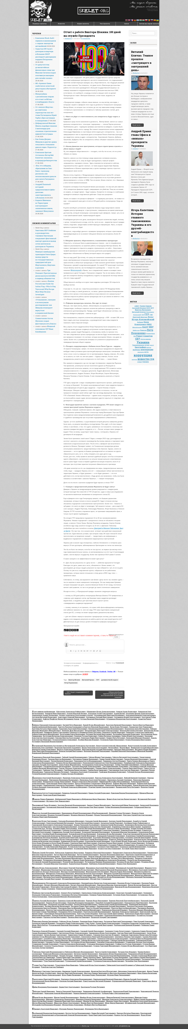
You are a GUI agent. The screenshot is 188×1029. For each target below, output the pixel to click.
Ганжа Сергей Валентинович (111, 759)
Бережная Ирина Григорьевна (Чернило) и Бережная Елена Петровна (72, 732)
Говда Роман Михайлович (70, 765)
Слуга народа (145, 339)
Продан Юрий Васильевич (63, 915)
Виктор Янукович (143, 310)
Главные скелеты (40, 24)
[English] (129, 20)
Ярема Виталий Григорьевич (103, 1013)
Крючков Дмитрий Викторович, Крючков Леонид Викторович (96, 843)
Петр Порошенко (70, 683)
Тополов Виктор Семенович (43, 957)
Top (183, 1024)
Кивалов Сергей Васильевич (112, 825)
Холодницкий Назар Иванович (45, 981)
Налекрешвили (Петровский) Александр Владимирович (56, 883)
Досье (150, 317)
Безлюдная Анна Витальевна (137, 729)
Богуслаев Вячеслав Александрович (58, 736)
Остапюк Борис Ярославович (125, 895)
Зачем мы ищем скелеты (149, 24)
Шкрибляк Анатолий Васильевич (144, 1001)
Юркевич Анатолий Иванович (45, 1009)
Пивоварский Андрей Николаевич (111, 906)
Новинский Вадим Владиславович (71, 889)
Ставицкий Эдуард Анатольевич (140, 942)
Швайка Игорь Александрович (92, 997)
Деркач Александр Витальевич (85, 782)
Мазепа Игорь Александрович (45, 868)
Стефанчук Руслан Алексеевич (128, 944)
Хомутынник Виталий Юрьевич (97, 981)
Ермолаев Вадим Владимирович (124, 793)
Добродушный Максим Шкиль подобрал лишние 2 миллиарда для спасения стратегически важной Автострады (46, 128)
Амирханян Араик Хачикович (45, 715)
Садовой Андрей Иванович (68, 931)
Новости (61, 24)
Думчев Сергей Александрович (101, 787)
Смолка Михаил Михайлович (67, 940)
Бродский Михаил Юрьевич (138, 738)
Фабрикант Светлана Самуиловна (46, 971)
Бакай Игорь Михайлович (94, 725)
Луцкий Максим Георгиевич (55, 864)
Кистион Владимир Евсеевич (65, 827)
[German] (135, 20)
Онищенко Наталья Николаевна (74, 895)
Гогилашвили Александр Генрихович (98, 765)
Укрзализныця (138, 345)
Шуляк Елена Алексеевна (72, 1005)
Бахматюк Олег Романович (140, 727)
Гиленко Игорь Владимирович (69, 763)
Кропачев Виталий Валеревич (97, 841)
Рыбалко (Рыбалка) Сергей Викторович (96, 925)
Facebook (102, 671)
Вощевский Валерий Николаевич (46, 753)
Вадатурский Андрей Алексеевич (142, 746)
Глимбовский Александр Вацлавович (139, 763)
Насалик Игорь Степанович (129, 883)
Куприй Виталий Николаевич (60, 849)
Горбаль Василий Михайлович (45, 768)
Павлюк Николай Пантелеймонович (124, 901)
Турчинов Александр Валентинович (108, 961)
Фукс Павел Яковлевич (71, 975)
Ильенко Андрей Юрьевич (59, 815)
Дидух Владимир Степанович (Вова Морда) (93, 783)
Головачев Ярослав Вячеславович (57, 766)
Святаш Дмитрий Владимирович (131, 933)
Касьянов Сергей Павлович (112, 823)
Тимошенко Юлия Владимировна (113, 954)
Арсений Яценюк (139, 308)
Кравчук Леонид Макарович (121, 839)
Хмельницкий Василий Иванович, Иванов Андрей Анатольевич (120, 979)
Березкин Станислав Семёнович (140, 732)
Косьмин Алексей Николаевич (138, 838)
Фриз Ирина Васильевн (147, 973)
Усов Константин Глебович (52, 967)
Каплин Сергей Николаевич (120, 821)
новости (143, 359)
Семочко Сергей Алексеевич (68, 937)
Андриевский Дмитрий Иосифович (109, 715)
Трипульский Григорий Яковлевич (47, 959)
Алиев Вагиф (119, 714)
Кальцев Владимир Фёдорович (71, 821)
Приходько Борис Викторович (138, 914)
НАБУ (145, 327)
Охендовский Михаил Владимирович (64, 897)
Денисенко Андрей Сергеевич (119, 780)
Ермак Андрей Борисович (99, 793)
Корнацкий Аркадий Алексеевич (111, 836)
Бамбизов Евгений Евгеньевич (44, 727)
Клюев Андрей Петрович (141, 828)
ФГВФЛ (146, 345)
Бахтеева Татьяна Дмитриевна (45, 729)
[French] (132, 20)
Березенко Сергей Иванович (113, 732)
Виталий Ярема (88, 680)
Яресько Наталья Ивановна (128, 1013)
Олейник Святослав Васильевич (46, 893)
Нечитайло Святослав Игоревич (64, 887)
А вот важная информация (43, 712)
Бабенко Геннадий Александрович (47, 725)
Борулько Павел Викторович (93, 738)
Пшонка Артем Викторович (55, 917)
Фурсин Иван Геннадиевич (118, 975)
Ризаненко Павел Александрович (70, 923)
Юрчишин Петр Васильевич (97, 1009)
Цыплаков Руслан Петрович (93, 987)
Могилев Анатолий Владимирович (58, 877)
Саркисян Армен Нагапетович (144, 931)
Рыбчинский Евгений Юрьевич (127, 925)
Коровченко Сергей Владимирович (140, 836)
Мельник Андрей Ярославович (117, 873)
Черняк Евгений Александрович (87, 993)
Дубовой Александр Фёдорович (74, 787)
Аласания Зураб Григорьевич (100, 714)
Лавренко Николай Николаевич (98, 853)
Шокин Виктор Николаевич (92, 1003)
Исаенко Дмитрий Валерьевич (45, 817)
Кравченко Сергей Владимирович (94, 839)
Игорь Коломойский (143, 319)
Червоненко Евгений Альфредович (97, 991)
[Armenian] (126, 20)
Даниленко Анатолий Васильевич (47, 778)
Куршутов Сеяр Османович (109, 849)
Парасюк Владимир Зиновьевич (81, 903)
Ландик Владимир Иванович (112, 855)
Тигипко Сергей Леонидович (86, 954)
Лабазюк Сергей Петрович (43, 853)
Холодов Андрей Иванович (70, 981)
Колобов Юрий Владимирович (55, 834)
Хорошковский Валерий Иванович (126, 981)
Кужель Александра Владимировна (68, 845)
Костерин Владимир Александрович (108, 838)
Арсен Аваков (145, 306)
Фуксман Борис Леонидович (94, 975)
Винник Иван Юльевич (124, 749)
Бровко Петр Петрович (115, 738)
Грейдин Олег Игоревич (53, 770)
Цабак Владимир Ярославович (45, 987)
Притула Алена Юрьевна (87, 914)
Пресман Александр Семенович (125, 912)
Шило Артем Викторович (42, 1001)
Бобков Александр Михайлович (45, 734)
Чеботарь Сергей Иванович (43, 991)
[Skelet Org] (94, 11)
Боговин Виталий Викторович (99, 734)
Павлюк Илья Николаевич (97, 901)
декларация (147, 349)
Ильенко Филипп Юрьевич (82, 815)
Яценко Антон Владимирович (127, 1015)
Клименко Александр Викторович (126, 827)
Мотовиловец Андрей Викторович (46, 879)
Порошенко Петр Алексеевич (70, 912)
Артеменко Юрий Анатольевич (127, 717)
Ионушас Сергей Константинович (137, 815)
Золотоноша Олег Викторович (91, 807)
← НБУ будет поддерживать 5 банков (77, 693)
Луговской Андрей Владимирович (47, 862)
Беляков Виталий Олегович (131, 731)
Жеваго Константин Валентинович (122, 799)
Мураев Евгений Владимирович (75, 879)
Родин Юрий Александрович (108, 923)
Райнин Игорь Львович (69, 921)
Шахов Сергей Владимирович (66, 997)
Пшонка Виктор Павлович (79, 917)
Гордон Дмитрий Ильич (132, 768)
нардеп (134, 359)
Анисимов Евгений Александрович (141, 715)
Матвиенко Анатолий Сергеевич (142, 870)
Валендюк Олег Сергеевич (43, 748)
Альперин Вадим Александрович (140, 714)
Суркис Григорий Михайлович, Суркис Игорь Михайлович (118, 946)
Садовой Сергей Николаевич (92, 931)
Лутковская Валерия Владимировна (100, 862)
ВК (114, 671)
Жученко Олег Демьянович (58, 801)
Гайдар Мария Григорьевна (100, 757)
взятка (148, 347)
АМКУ (136, 306)
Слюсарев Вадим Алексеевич (84, 939)
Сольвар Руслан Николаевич (57, 942)
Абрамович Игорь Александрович (100, 712)
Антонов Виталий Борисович (44, 717)
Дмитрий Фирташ (140, 317)
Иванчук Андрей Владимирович (46, 813)
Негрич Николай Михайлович (83, 885)
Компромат (140, 324)
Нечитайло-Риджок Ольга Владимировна (96, 887)
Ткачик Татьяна (66, 956)
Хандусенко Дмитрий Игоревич (46, 979)
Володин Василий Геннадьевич (97, 751)
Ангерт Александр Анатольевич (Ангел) (76, 715)
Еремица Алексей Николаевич (75, 793)
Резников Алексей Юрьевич (43, 923)
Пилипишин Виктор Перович (44, 908)
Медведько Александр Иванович (60, 873)
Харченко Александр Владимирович (76, 979)
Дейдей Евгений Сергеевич (135, 778)
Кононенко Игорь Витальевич (109, 834)
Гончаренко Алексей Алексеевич (143, 766)
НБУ (151, 327)
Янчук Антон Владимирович (78, 1013)
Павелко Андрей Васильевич (44, 901)
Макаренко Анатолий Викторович (100, 868)
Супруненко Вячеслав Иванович (78, 946)
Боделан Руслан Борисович (85, 736)
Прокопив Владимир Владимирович (120, 915)
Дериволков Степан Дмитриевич (57, 782)
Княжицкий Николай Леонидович (47, 830)
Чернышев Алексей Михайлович (58, 993)
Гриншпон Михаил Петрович (56, 772)
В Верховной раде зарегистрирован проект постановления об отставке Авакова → (112, 694)
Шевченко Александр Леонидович (60, 999)
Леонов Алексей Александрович (101, 856)
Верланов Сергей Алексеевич (44, 749)
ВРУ (152, 308)
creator (135, 149)
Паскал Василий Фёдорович (85, 904)
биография (140, 347)
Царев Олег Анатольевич (69, 987)
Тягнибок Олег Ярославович (137, 961)
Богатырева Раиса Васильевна (72, 734)
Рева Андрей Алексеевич (143, 921)
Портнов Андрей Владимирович (97, 912)
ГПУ (97, 680)
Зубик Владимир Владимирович (119, 807)
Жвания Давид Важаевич (43, 799)
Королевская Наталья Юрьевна (45, 838)
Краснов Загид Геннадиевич (146, 839)
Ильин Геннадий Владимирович (108, 815)
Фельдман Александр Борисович (132, 971)
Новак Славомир (48, 889)
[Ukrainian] (157, 20)
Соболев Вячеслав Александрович (95, 940)
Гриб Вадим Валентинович (75, 770)
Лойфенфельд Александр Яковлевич (110, 860)
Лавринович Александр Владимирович (129, 853)
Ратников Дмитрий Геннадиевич (118, 921)
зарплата (141, 352)
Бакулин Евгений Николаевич (119, 725)
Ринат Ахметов (144, 336)
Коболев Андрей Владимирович (76, 830)
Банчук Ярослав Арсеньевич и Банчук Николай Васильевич (83, 727)
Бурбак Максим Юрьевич (88, 740)
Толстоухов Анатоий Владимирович (114, 956)
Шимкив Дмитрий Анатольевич (68, 1001)
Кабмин (140, 322)
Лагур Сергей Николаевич (88, 855)
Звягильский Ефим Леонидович (125, 805)
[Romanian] (149, 20)
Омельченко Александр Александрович (98, 893)
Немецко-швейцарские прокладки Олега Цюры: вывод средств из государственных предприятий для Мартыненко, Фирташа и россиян (45, 260)
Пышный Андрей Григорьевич (104, 917)
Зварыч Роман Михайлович (99, 805)
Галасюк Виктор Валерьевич (60, 759)
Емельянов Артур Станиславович (46, 793)
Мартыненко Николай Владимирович (111, 870)
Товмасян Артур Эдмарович (86, 956)
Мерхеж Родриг (99, 875)
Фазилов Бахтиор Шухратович (104, 971)
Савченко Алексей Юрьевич (44, 931)
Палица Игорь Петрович (56, 903)
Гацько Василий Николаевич (136, 759)
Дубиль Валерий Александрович (46, 787)
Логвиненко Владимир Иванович (57, 860)
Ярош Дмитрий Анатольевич (100, 1015)
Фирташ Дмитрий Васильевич (70, 973)
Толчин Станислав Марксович (144, 956)
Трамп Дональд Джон (92, 957)
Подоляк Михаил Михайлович (142, 910)
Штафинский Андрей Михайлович (140, 1003)
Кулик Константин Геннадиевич (82, 847)
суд (151, 359)
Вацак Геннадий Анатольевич (94, 748)
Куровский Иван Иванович (85, 849)
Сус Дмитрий (151, 946)
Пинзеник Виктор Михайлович (71, 908)
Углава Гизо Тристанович (43, 965)
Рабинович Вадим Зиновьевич (45, 921)
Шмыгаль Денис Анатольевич (67, 1003)
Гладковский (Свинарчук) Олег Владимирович (103, 763)
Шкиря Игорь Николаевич (94, 1001)
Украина (143, 342)
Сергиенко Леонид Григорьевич (128, 937)
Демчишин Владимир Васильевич (64, 780)
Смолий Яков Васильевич (43, 940)
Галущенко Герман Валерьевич (85, 759)
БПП (148, 308)
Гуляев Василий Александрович (46, 774)
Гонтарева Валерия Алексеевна (115, 766)
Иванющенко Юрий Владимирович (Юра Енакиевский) (85, 813)
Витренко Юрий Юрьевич (145, 749)
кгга (146, 352)
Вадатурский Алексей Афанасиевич (111, 746)
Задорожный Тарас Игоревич (44, 805)
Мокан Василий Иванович (85, 877)
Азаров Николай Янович (77, 714)
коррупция (143, 355)
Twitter (109, 671)
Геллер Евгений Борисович (62, 761)
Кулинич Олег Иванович (108, 847)
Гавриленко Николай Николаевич (46, 757)
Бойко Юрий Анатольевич (133, 736)
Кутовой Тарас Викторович (133, 849)
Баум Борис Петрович (119, 727)
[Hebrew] (137, 20)
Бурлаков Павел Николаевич (112, 740)
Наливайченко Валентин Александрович (98, 883)
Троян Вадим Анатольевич (74, 959)
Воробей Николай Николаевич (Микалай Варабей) (132, 751)
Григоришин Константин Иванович (123, 770)
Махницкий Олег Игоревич (97, 872)
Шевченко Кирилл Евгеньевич (88, 999)
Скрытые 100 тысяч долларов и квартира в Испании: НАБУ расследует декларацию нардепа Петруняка (45, 54)
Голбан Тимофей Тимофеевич (127, 765)
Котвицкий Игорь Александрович (64, 839)
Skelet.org (85, 1026)
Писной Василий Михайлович (88, 910)
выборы (136, 350)
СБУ (137, 338)
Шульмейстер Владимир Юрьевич (46, 1005)
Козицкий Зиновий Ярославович (96, 832)
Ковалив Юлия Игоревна (131, 830)
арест (152, 345)
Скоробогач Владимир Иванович (57, 939)
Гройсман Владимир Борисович (112, 772)
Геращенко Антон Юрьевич (114, 761)
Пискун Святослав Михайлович (60, 910)
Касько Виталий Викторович (87, 823)
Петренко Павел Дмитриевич (83, 906)
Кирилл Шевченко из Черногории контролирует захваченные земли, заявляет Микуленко (44, 205)
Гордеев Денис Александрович (108, 768)
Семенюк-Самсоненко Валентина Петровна (139, 935)
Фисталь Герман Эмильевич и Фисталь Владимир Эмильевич (110, 973)
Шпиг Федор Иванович (114, 1003)
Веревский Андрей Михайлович (144, 748)
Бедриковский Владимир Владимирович (106, 729)
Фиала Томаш (152, 971)
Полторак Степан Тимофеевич (44, 912)
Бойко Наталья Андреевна (109, 736)
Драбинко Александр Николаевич (89, 785)
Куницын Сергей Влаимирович (133, 847)
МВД (149, 324)
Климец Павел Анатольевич (65, 828)
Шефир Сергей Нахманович (144, 999)
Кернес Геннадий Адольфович (87, 825)
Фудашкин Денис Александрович (46, 975)
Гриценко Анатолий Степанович (84, 772)
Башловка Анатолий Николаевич (73, 729)
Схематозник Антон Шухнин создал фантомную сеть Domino (45, 321)
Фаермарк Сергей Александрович (76, 971)
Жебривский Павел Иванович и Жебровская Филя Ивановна (80, 799)
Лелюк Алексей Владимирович (74, 856)
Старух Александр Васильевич (72, 944)
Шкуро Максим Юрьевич (42, 1003)
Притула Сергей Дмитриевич (111, 914)
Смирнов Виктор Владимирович (143, 939)
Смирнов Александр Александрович (112, 939)
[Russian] (152, 20)
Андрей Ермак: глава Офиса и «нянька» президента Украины (141, 138)
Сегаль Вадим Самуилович (55, 935)
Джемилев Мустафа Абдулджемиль (114, 782)
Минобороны (137, 327)
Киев (146, 322)
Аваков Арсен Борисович (126, 712)
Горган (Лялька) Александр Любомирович (77, 768)
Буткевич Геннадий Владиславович (47, 742)
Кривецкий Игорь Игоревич (72, 841)
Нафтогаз (136, 330)
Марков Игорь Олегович (84, 870)
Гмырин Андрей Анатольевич (45, 765)
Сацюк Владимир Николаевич (45, 933)
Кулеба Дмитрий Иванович (55, 847)
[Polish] (146, 20)
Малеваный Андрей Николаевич (130, 868)
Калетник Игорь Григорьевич (45, 821)
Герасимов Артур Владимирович (88, 761)
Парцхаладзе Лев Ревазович (136, 903)
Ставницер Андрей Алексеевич (45, 944)
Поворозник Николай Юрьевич (115, 910)
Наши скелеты (83, 24)
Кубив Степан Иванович (134, 843)
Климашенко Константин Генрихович (94, 827)
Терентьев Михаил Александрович (58, 954)
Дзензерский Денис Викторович (60, 783)
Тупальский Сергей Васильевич (78, 961)
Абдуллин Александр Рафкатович (71, 712)
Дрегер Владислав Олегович (144, 785)
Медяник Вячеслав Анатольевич (89, 873)
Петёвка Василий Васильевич (57, 906)
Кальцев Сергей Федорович (96, 821)
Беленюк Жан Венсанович (73, 731)
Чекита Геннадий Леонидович (69, 991)
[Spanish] (154, 20)
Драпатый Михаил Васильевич (118, 785)
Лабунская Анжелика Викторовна (69, 853)
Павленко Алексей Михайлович (71, 901)
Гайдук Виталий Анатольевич (125, 757)
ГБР (142, 315)
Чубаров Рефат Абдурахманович (115, 993)
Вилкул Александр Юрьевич (69, 749)
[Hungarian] (143, 20)
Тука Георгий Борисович (54, 961)
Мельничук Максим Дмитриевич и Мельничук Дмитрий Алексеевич (62, 875)
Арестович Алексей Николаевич (71, 717)
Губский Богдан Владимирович (140, 772)
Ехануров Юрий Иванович (54, 795)
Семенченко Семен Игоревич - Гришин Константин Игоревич (94, 935)
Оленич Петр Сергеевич (71, 893)
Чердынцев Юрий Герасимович (126, 991)
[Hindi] (140, 20)
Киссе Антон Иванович (42, 827)
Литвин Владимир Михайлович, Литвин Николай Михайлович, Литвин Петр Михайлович (94, 858)
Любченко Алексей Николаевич (102, 864)
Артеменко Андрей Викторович (99, 717)
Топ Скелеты (105, 24)
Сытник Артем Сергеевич (43, 948)
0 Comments (85, 38)
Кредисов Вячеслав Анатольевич (46, 841)
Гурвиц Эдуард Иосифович (72, 774)
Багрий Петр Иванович (72, 725)
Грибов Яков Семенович (98, 770)
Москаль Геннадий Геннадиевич (140, 877)
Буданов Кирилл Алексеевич (64, 740)
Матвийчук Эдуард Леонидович (46, 872)
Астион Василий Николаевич (92, 719)
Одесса (143, 330)
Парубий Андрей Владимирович (109, 903)
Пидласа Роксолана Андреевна (140, 906)
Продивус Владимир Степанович (89, 915)
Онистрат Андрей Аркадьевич (129, 893)
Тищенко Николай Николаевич (45, 956)
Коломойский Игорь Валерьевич (82, 834)
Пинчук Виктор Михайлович (124, 908)
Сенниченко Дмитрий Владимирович (97, 937)
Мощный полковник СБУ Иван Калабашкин (45, 329)
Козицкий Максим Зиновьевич (124, 832)
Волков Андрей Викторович (71, 751)
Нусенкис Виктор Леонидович (100, 889)
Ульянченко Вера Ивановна (66, 965)
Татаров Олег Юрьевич (127, 952)
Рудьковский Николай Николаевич (64, 925)
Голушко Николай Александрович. (87, 766)
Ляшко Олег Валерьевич (127, 864)
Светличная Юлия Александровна (73, 933)
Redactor (68, 38)
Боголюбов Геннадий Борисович (126, 734)
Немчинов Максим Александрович (112, 885)
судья (139, 362)
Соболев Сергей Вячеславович (122, 940)
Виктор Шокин (74, 680)
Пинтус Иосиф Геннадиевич (98, 908)
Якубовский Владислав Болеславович (48, 1013)
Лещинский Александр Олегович (130, 856)
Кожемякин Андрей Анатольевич (66, 832)
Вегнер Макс (113, 748)
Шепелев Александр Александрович (117, 999)
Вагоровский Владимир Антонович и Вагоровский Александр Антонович (63, 746)
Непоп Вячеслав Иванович (139, 885)
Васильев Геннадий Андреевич (67, 748)
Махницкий (76, 270)
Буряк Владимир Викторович (138, 740)
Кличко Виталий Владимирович (92, 828)
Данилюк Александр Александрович (78, 778)
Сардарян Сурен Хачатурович (118, 931)
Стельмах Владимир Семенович (100, 944)
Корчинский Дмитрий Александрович (75, 838)
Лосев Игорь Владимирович (139, 860)
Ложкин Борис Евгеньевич (83, 860)
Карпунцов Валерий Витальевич (60, 823)
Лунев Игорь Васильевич (73, 862)
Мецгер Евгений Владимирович (120, 875)
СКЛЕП (85, 674)
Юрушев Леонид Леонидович (71, 1009)
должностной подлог (109, 680)
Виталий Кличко (139, 312)
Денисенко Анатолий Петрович (92, 780)
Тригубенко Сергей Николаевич (142, 957)
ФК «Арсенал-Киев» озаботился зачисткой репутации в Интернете (45, 86)
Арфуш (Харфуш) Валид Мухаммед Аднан (61, 719)
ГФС (151, 315)
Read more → (137, 125)
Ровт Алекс (90, 923)
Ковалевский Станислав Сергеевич (105, 830)
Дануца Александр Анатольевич (109, 778)
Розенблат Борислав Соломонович (135, 923)
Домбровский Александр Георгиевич (59, 785)
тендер (145, 362)
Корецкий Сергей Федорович (84, 836)
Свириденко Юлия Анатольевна (102, 933)
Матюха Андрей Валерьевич (73, 872)
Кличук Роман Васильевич (118, 828)
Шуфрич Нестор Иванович (95, 1005)
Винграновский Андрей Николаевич (97, 749)
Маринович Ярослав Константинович (57, 870)
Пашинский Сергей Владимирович (113, 904)
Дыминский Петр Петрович (128, 787)
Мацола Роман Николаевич (121, 872)
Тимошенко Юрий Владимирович (142, 954)
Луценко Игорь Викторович (128, 862)
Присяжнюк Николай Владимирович (60, 914)
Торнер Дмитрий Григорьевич (69, 957)
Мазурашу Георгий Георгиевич (72, 868)
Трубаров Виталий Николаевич (100, 959)
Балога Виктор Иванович (143, 725)
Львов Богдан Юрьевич (78, 864)
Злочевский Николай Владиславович (62, 807)
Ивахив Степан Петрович (120, 813)
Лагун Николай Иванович (65, 855)
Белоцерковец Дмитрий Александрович (102, 731)
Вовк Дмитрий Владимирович (45, 751)
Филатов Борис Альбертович (44, 973)
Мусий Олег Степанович (100, 879)
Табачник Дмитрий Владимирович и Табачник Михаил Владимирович (63, 952)
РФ (134, 336)
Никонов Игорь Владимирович (128, 887)
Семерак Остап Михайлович (44, 937)
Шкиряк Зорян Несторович (117, 1001)
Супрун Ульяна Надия (54, 946)
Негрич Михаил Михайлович (57, 885)
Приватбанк (150, 333)
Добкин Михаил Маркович (124, 783)
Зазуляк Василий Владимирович (72, 805)
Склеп (126, 24)
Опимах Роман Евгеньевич (100, 895)
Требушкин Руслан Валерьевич (115, 957)
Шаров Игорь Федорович (42, 997)
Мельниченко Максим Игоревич (144, 873)
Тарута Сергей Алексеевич (106, 952)
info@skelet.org (124, 1026)
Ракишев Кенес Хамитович (91, 921)
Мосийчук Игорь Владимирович (111, 877)
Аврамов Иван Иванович (55, 714)
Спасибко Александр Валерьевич (111, 942)
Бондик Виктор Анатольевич (67, 738)
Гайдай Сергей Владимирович (75, 757)
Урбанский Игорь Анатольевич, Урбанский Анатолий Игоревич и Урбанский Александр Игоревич (93, 966)
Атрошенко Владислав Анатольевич (121, 719)
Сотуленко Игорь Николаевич (83, 942)
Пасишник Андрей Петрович (60, 904)
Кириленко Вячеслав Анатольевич (139, 825)
